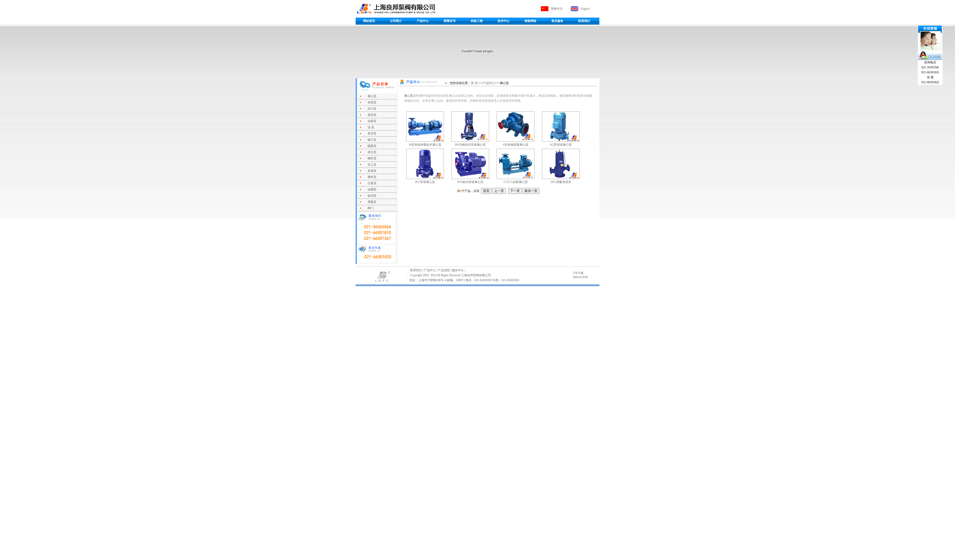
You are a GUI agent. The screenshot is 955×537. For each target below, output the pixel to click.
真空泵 (372, 133)
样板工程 (477, 21)
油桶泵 (372, 189)
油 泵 (371, 127)
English (585, 8)
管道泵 (372, 102)
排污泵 (372, 108)
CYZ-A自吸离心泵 (516, 182)
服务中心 (458, 270)
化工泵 (372, 164)
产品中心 (423, 21)
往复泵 (372, 183)
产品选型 (444, 270)
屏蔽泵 (372, 202)
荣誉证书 (450, 21)
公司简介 (396, 21)
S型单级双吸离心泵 (515, 144)
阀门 (371, 208)
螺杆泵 (372, 158)
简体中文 (557, 8)
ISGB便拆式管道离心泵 (470, 144)
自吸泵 (372, 121)
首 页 (474, 83)
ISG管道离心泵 (425, 182)
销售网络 (530, 21)
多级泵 (372, 171)
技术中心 (504, 21)
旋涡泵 (372, 195)
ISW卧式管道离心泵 (470, 182)
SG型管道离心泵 (561, 144)
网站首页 (369, 21)
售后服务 (557, 21)
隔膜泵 (372, 146)
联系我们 (584, 21)
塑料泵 (372, 177)
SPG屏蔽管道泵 (561, 182)
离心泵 (372, 96)
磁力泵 (372, 139)
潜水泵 (372, 152)
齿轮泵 (372, 115)
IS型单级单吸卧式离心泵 (425, 144)
